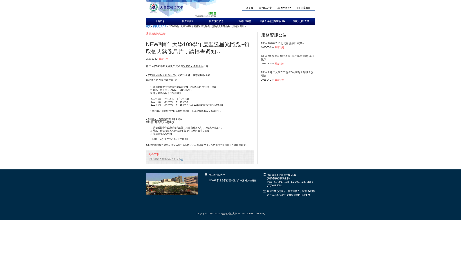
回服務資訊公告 (157, 33)
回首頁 (249, 7)
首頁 (148, 26)
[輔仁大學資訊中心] (181, 16)
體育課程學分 (216, 21)
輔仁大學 (267, 7)
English (286, 7)
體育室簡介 (188, 21)
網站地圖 (305, 7)
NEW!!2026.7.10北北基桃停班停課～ (283, 43)
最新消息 (160, 21)
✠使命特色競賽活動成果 (272, 21)
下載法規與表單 (301, 21)
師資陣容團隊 (245, 21)
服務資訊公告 (160, 26)
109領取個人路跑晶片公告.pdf (164, 159)
